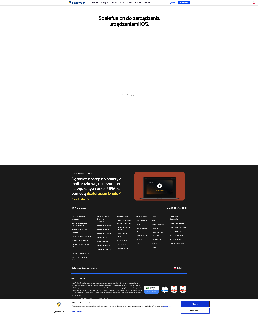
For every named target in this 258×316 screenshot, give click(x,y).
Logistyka (139, 239)
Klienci (129, 3)
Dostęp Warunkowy (122, 240)
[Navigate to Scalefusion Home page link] (79, 208)
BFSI (137, 243)
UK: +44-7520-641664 (176, 235)
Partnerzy (138, 3)
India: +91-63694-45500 (177, 243)
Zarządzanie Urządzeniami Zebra (81, 236)
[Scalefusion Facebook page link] (183, 208)
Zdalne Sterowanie (122, 244)
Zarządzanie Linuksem (103, 245)
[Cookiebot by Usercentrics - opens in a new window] (59, 312)
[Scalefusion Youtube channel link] (177, 208)
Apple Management (103, 241)
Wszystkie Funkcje (122, 248)
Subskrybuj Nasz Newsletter (83, 268)
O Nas (153, 220)
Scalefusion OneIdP (110, 288)
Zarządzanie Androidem (104, 233)
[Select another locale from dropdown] (255, 3)
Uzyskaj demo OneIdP (79, 199)
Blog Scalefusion (157, 239)
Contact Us (155, 228)
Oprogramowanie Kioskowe (80, 240)
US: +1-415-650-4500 (176, 231)
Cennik (122, 3)
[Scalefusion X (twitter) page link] (186, 208)
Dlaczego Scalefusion (158, 224)
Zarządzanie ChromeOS (104, 249)
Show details (77, 311)
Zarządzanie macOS (103, 229)
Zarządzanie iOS (102, 237)
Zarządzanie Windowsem (104, 225)
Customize (194, 310)
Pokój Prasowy (156, 243)
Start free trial (184, 3)
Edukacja (139, 224)
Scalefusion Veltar (93, 290)
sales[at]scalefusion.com (177, 223)
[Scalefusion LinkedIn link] (170, 208)
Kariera (154, 247)
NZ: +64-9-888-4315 (176, 239)
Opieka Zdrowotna (141, 220)
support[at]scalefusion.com (178, 227)
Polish (179, 268)
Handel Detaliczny (141, 235)
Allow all (195, 304)
